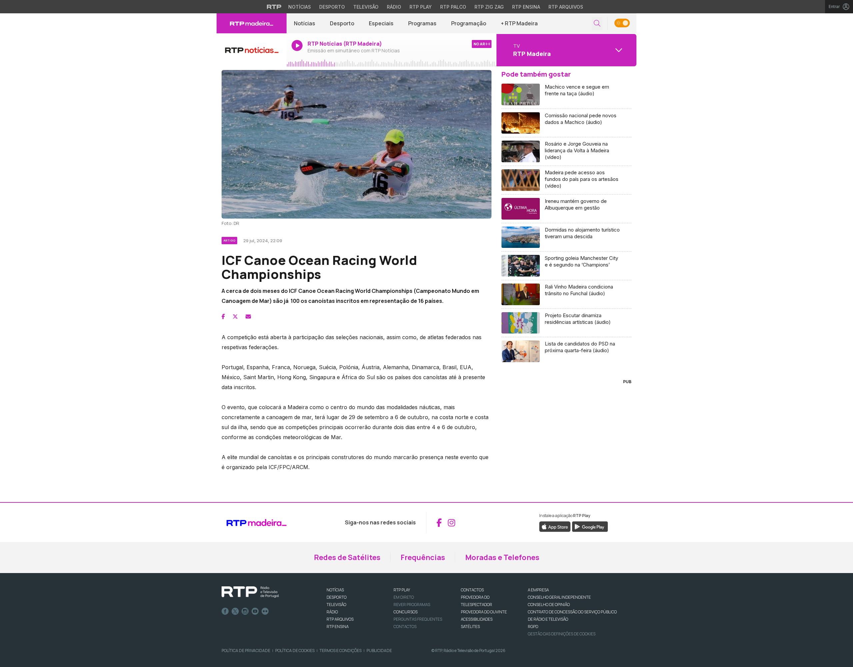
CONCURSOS (406, 612)
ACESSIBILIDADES (476, 619)
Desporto (332, 7)
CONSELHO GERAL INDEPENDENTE (559, 597)
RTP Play (421, 7)
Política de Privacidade (246, 650)
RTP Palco (453, 7)
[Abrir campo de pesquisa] (597, 23)
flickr (265, 611)
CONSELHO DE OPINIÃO (549, 604)
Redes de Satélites (347, 557)
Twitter (235, 611)
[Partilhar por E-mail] (248, 316)
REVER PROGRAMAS (412, 604)
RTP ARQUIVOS (340, 619)
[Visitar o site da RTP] (274, 6)
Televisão (366, 7)
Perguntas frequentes (418, 619)
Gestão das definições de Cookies (561, 634)
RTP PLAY (402, 590)
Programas (422, 23)
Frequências (423, 557)
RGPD (533, 626)
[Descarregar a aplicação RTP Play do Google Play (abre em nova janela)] (590, 526)
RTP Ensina (526, 7)
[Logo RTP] (250, 592)
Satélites (470, 626)
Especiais (381, 23)
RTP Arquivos (565, 7)
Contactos (405, 626)
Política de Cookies (295, 650)
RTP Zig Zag (489, 7)
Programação (468, 23)
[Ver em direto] (252, 50)
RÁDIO (332, 612)
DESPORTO (337, 597)
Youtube (255, 611)
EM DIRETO (404, 597)
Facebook (225, 611)
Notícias (299, 7)
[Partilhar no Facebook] (223, 316)
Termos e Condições (341, 650)
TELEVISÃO (336, 604)
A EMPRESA (538, 590)
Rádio (394, 7)
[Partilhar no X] (235, 316)
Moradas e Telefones (502, 557)
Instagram (245, 611)
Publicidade (379, 650)
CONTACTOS (472, 590)
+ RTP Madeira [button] (519, 23)
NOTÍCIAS (335, 590)
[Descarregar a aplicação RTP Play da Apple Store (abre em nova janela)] (555, 526)
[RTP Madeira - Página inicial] (252, 23)
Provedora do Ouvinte (484, 612)
